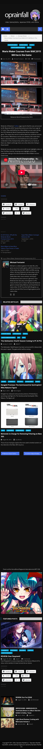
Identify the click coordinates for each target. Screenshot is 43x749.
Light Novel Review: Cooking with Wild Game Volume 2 (27, 720)
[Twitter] (14, 294)
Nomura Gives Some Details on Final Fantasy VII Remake (12, 454)
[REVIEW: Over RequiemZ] (21, 635)
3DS (3, 430)
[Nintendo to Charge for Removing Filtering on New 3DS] (21, 415)
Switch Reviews (7, 653)
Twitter (16, 126)
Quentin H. (31, 715)
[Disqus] (21, 482)
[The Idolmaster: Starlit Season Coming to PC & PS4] (21, 318)
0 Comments (37, 59)
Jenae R (18, 659)
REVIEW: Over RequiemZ (10, 656)
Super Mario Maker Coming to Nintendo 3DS (30, 236)
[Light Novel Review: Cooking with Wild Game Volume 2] (7, 723)
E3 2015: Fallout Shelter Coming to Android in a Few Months (33, 454)
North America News (18, 47)
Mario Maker (10, 258)
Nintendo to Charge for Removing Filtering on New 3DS (21, 435)
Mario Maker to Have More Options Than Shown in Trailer (10, 247)
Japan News (23, 45)
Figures (20, 382)
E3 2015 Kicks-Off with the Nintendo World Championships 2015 (9, 237)
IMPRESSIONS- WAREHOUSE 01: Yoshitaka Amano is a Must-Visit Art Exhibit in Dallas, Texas (28, 710)
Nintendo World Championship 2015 (25, 258)
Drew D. (31, 724)
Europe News (12, 45)
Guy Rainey (19, 440)
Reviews (22, 650)
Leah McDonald (34, 700)
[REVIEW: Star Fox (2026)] (7, 701)
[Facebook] (11, 294)
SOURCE (3, 196)
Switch (30, 650)
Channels (11, 382)
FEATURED (10, 430)
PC (18, 337)
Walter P (18, 344)
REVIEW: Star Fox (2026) (24, 697)
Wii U (29, 47)
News (32, 45)
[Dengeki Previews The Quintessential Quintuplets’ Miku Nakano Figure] (21, 366)
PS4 (24, 337)
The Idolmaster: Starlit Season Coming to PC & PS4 (21, 340)
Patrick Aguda (17, 391)
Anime (3, 382)
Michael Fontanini (19, 59)
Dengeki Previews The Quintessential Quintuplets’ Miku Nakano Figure (21, 386)
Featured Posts (10, 618)
